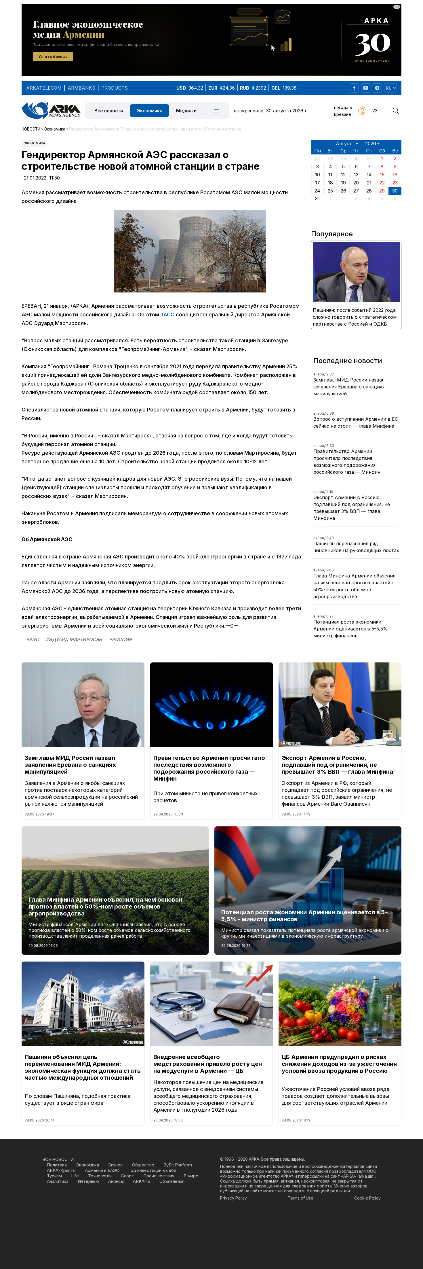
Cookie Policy (367, 1198)
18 (330, 183)
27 (356, 191)
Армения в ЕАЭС (102, 1170)
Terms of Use (300, 1198)
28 (369, 191)
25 (330, 191)
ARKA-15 (141, 1181)
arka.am (366, 1176)
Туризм (54, 1176)
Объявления (171, 1181)
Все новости (108, 111)
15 (382, 174)
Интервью (88, 1181)
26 (343, 191)
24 (317, 191)
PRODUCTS (114, 88)
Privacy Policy (233, 1198)
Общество (143, 1165)
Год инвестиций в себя (152, 1170)
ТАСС (167, 314)
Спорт (127, 1176)
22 (382, 183)
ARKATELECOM (44, 88)
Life (75, 1176)
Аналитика (57, 1181)
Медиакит (187, 111)
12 (343, 174)
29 (382, 191)
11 (330, 174)
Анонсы (116, 1181)
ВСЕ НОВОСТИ (58, 1159)
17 (317, 183)
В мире (191, 1176)
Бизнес (115, 1165)
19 (343, 183)
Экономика (149, 111)
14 (369, 174)
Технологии (100, 1176)
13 (356, 174)
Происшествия (158, 1176)
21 (369, 183)
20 (356, 183)
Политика (57, 1165)
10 (317, 174)
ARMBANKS (81, 88)
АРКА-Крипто (61, 1170)
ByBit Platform (177, 1165)
